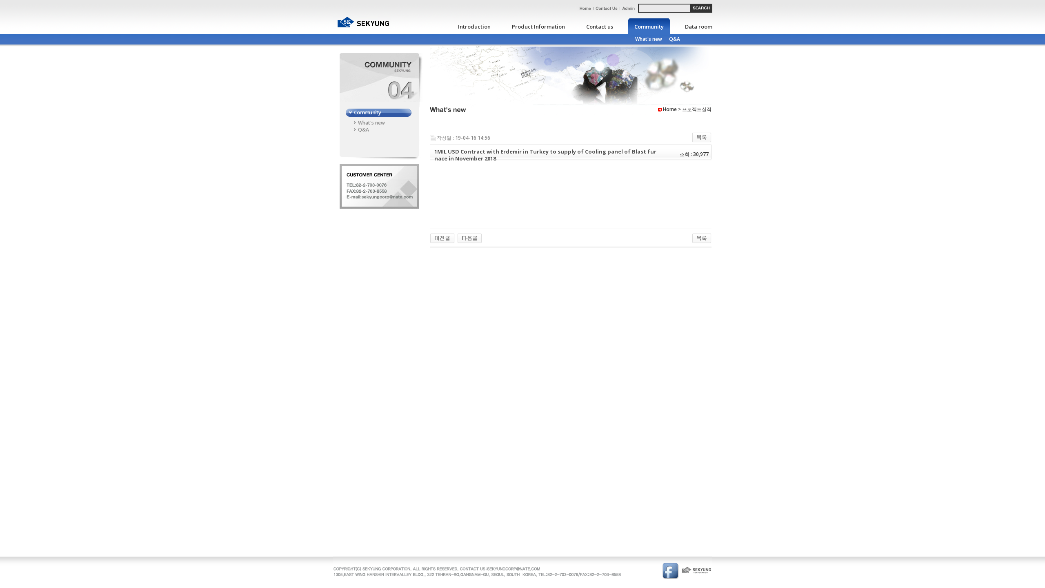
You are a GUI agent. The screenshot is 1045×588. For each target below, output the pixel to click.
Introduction (474, 26)
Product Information (538, 26)
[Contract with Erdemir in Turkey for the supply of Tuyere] (442, 237)
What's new (648, 39)
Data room (698, 26)
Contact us (599, 26)
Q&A (674, 39)
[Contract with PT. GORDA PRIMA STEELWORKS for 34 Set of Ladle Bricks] (469, 237)
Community (649, 26)
